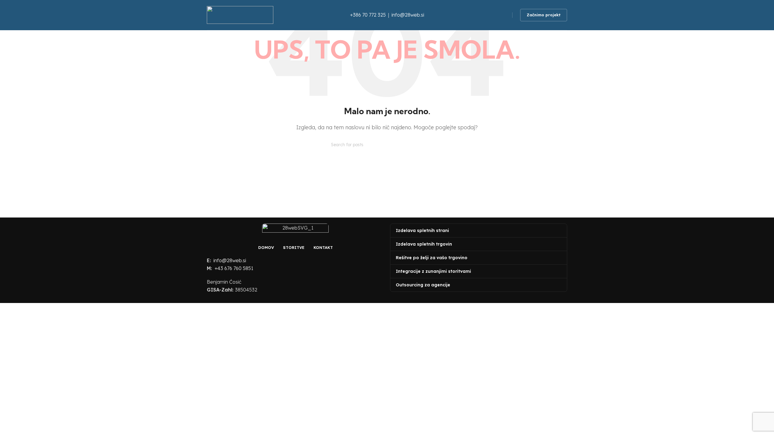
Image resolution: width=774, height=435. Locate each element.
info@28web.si (407, 15)
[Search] (440, 145)
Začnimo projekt (544, 14)
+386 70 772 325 (368, 15)
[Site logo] (240, 14)
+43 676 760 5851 (234, 268)
